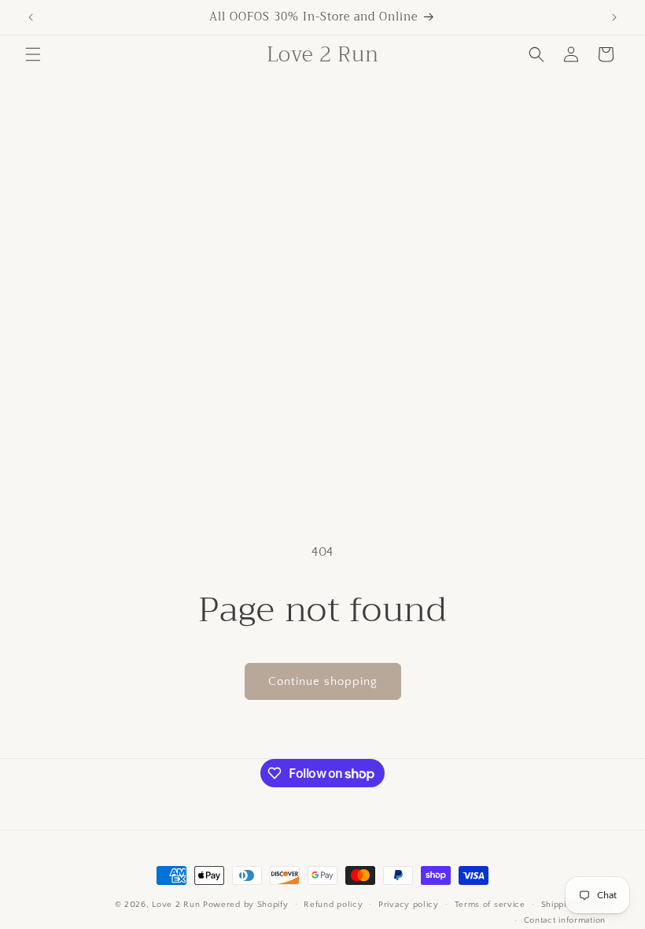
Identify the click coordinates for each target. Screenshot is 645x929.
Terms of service (490, 904)
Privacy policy (408, 904)
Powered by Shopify (246, 904)
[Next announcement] (614, 17)
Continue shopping (323, 681)
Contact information (565, 920)
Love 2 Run (176, 904)
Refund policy (333, 904)
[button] (33, 54)
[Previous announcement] (30, 17)
